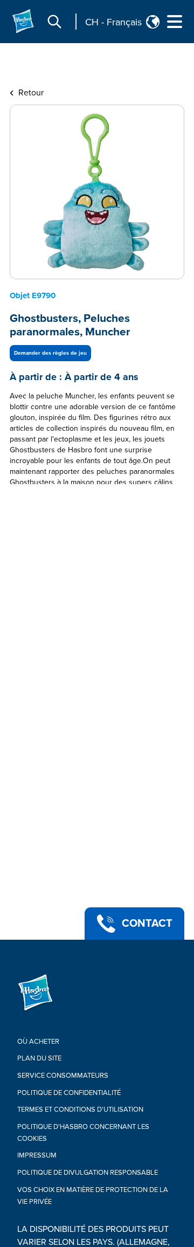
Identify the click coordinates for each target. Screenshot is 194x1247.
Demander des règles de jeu (50, 353)
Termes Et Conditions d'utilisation (80, 1109)
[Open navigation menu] (174, 21)
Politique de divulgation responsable (87, 1172)
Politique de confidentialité (69, 1092)
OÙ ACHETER (38, 1041)
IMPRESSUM (37, 1155)
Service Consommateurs (62, 1075)
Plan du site (39, 1058)
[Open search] (54, 21)
